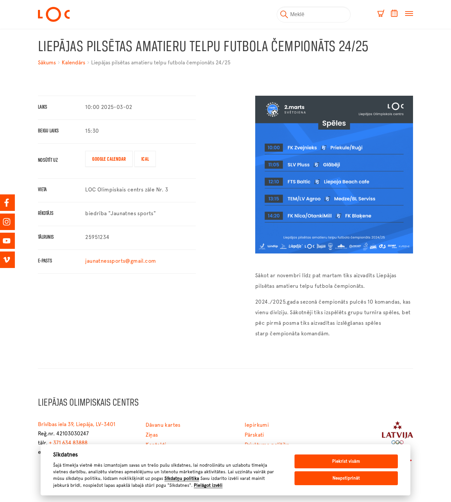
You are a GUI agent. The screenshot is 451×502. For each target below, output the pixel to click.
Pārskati (254, 435)
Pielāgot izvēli (208, 485)
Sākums (47, 62)
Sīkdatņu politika (181, 478)
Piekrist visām (346, 461)
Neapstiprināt (346, 478)
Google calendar (109, 159)
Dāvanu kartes (163, 425)
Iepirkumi (257, 425)
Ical (145, 159)
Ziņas (152, 435)
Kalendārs (73, 62)
